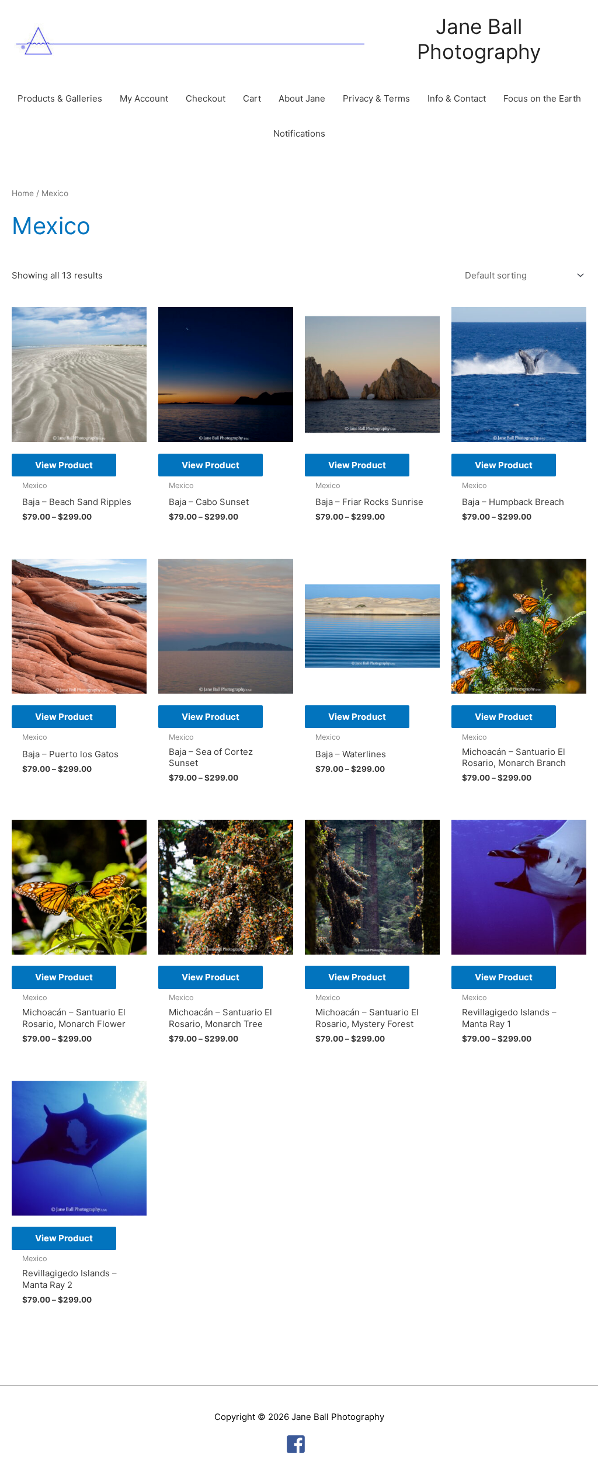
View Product (64, 465)
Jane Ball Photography (479, 39)
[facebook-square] (299, 1444)
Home (23, 193)
